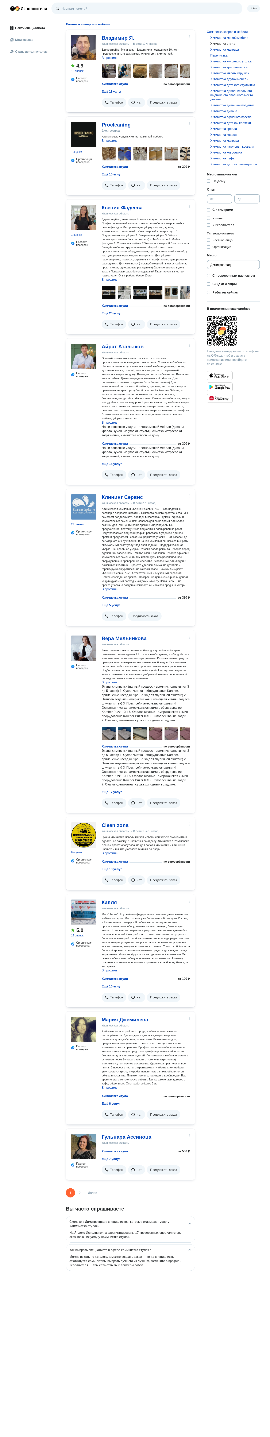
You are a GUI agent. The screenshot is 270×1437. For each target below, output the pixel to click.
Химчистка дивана (223, 111)
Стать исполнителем (31, 51)
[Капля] (83, 912)
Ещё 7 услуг (111, 1159)
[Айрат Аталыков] (83, 356)
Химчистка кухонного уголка (230, 61)
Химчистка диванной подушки (232, 105)
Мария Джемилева (125, 1019)
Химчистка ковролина (226, 152)
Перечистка (218, 55)
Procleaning (116, 125)
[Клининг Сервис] (83, 507)
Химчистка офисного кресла (230, 117)
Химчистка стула (115, 84)
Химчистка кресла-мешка (228, 67)
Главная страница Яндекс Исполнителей (28, 8)
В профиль (109, 57)
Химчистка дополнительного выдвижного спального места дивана (231, 95)
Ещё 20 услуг (112, 313)
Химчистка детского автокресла (233, 164)
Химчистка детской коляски (230, 123)
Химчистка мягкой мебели (229, 37)
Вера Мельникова (124, 638)
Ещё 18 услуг (112, 869)
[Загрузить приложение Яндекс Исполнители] (233, 331)
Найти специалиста (30, 28)
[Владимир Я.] (83, 47)
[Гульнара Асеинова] (83, 1146)
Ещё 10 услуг (112, 174)
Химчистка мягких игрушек (229, 73)
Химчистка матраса (224, 49)
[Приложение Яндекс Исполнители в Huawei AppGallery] (220, 398)
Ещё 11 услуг (112, 91)
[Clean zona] (83, 835)
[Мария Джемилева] (83, 1029)
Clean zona (115, 825)
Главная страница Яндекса (12, 8)
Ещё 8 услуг (111, 1103)
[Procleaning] (83, 134)
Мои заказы (24, 40)
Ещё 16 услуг (112, 986)
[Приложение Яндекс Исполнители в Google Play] (220, 386)
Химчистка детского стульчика (232, 85)
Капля (109, 902)
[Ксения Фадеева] (83, 217)
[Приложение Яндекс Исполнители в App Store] (220, 375)
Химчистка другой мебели (229, 79)
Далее (92, 1193)
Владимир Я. (118, 38)
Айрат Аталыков (123, 346)
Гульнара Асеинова (126, 1137)
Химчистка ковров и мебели (227, 32)
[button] (114, 102)
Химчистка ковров (223, 134)
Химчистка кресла (223, 129)
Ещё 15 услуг (112, 464)
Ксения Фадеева (122, 207)
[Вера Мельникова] (83, 648)
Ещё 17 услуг (112, 792)
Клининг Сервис (122, 497)
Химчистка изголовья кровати (232, 146)
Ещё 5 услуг (111, 605)
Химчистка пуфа (222, 158)
